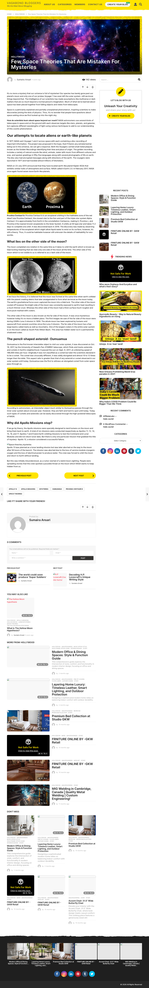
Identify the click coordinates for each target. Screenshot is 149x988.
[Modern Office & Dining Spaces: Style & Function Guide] (28, 656)
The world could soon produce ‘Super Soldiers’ (32, 576)
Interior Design (76, 648)
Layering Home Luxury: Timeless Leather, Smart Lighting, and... (40, 963)
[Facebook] (103, 451)
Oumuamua (57, 489)
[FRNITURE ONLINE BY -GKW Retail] (28, 770)
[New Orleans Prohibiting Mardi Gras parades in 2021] (120, 358)
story (85, 648)
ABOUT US (49, 4)
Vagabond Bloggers (24, 3)
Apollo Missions (28, 489)
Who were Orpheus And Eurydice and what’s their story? (118, 285)
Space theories (15, 494)
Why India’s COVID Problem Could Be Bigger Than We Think (117, 402)
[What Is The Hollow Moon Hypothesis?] (20, 608)
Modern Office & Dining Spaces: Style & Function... (18, 962)
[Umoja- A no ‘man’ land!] (120, 331)
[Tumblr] (131, 451)
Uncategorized (67, 646)
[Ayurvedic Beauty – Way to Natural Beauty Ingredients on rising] (120, 301)
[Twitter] (138, 451)
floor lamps (56, 681)
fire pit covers (79, 679)
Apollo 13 (13, 489)
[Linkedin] (117, 451)
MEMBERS (79, 4)
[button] (135, 4)
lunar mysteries (24, 622)
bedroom (77, 711)
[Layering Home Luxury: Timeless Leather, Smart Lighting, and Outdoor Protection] (28, 689)
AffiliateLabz (108, 416)
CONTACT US (95, 4)
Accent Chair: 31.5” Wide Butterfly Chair (81, 902)
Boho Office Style (80, 646)
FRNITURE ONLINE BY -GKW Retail (72, 740)
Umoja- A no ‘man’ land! (111, 344)
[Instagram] (110, 451)
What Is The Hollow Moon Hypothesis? (20, 629)
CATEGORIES (65, 4)
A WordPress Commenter (114, 424)
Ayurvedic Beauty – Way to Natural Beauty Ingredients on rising (120, 315)
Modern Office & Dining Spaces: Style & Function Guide (70, 655)
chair (83, 897)
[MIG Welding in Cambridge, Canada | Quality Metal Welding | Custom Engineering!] (28, 795)
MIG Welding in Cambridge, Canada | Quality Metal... (131, 963)
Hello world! (108, 419)
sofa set (77, 760)
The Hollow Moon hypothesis (18, 625)
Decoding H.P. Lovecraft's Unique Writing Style (79, 577)
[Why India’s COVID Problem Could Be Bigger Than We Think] (120, 388)
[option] (18, 954)
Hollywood (18, 57)
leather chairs (67, 681)
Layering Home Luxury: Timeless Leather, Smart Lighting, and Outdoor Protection (69, 689)
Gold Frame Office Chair (60, 648)
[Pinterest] (124, 451)
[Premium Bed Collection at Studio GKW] (28, 720)
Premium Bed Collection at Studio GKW (71, 717)
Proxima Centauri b (74, 489)
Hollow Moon (12, 622)
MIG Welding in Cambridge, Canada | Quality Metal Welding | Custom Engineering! (71, 793)
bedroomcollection (59, 712)
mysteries (43, 489)
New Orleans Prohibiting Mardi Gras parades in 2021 (117, 372)
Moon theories (12, 623)
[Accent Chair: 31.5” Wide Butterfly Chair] (82, 885)
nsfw (63, 735)
